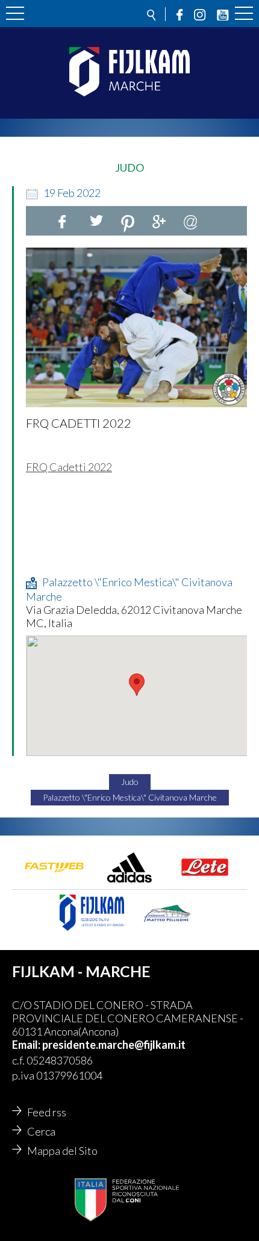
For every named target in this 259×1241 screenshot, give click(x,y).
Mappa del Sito (62, 1150)
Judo (130, 782)
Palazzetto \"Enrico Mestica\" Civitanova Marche (130, 797)
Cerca (41, 1131)
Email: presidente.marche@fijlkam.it (99, 1044)
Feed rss (46, 1112)
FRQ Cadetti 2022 (69, 467)
